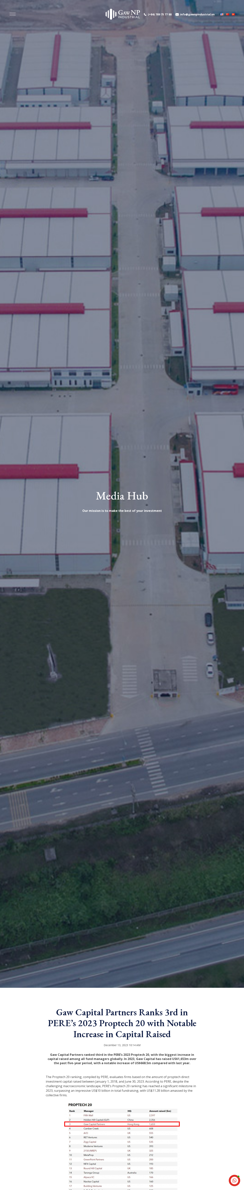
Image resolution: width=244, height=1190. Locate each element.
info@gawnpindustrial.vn (197, 14)
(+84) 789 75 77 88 (160, 14)
